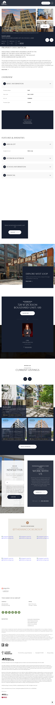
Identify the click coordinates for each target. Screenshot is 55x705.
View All (45, 26)
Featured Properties (34, 619)
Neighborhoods (32, 622)
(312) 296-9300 (45, 3)
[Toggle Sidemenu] (52, 3)
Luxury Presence (28, 652)
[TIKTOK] (15, 612)
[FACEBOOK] (3, 612)
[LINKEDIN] (9, 612)
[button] (40, 492)
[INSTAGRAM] (6, 612)
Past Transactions (33, 621)
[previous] (25, 379)
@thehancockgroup (27, 529)
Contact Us (31, 625)
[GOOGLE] (12, 612)
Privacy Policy (20, 492)
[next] (30, 379)
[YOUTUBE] (19, 612)
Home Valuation (32, 624)
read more (28, 281)
